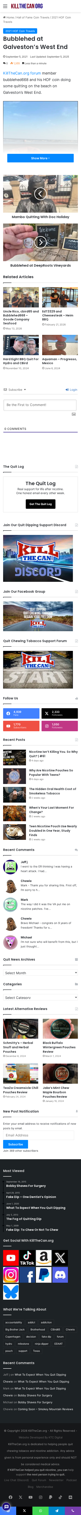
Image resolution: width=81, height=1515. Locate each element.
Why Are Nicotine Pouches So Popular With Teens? (51, 772)
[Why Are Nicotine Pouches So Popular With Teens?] (14, 776)
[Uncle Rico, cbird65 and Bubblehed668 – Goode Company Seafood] (21, 297)
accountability (13, 1322)
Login (73, 389)
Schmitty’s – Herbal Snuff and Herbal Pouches (18, 1047)
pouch (9, 1350)
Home (10, 17)
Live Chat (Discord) (16, 1480)
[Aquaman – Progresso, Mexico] (60, 345)
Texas (36, 1350)
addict (31, 1322)
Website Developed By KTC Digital (41, 1437)
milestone (23, 1343)
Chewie (26, 881)
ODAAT (58, 1343)
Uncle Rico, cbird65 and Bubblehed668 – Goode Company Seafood (21, 317)
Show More (39, 158)
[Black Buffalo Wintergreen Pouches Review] (60, 1029)
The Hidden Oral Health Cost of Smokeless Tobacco (52, 791)
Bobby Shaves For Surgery (35, 1395)
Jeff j (24, 862)
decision (31, 1336)
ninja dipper (41, 1343)
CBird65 (55, 1329)
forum (60, 1336)
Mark (24, 899)
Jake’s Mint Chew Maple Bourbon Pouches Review (56, 1092)
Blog (30, 1486)
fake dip (46, 1336)
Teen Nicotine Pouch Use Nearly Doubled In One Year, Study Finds (53, 830)
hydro (8, 1343)
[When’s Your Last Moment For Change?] (14, 813)
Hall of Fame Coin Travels (32, 17)
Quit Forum (39, 1480)
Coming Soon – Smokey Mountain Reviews (45, 1409)
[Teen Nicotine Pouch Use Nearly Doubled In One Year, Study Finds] (14, 832)
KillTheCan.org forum (22, 73)
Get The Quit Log (40, 504)
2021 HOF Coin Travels (20, 31)
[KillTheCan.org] (27, 6)
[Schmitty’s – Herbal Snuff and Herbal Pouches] (20, 1029)
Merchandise (44, 1486)
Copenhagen (12, 1336)
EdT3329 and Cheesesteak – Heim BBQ (57, 315)
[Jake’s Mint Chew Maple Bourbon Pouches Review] (60, 1073)
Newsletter (56, 1480)
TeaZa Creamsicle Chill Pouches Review (20, 1090)
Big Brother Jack (15, 1329)
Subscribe (15, 1144)
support (22, 1350)
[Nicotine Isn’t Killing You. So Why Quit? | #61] (14, 757)
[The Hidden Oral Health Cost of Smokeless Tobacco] (14, 795)
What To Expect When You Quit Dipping (40, 1374)
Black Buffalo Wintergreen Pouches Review (59, 1047)
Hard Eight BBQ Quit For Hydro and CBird (21, 361)
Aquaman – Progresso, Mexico (59, 361)
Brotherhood (38, 1329)
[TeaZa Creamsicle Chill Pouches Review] (20, 1073)
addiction (46, 1322)
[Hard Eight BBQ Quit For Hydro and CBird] (21, 345)
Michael (26, 937)
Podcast (71, 1480)
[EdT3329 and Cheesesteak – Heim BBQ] (60, 297)
